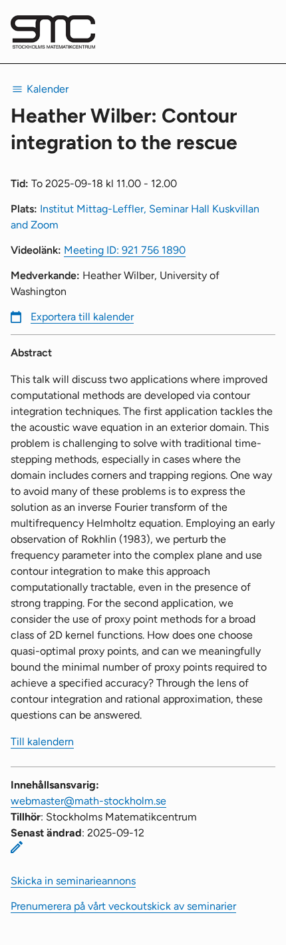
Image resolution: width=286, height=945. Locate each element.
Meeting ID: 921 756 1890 (125, 250)
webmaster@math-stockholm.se (88, 800)
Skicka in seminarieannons (73, 880)
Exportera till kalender (82, 316)
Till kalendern (42, 741)
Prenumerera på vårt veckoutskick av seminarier (123, 906)
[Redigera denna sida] (17, 847)
